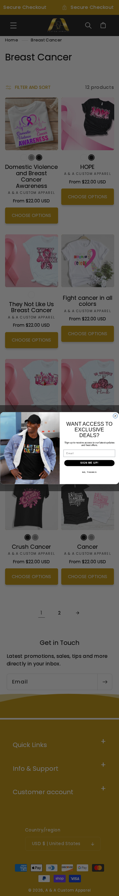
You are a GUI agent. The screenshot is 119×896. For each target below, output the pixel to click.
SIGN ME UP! (89, 462)
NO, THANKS (89, 472)
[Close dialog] (115, 415)
